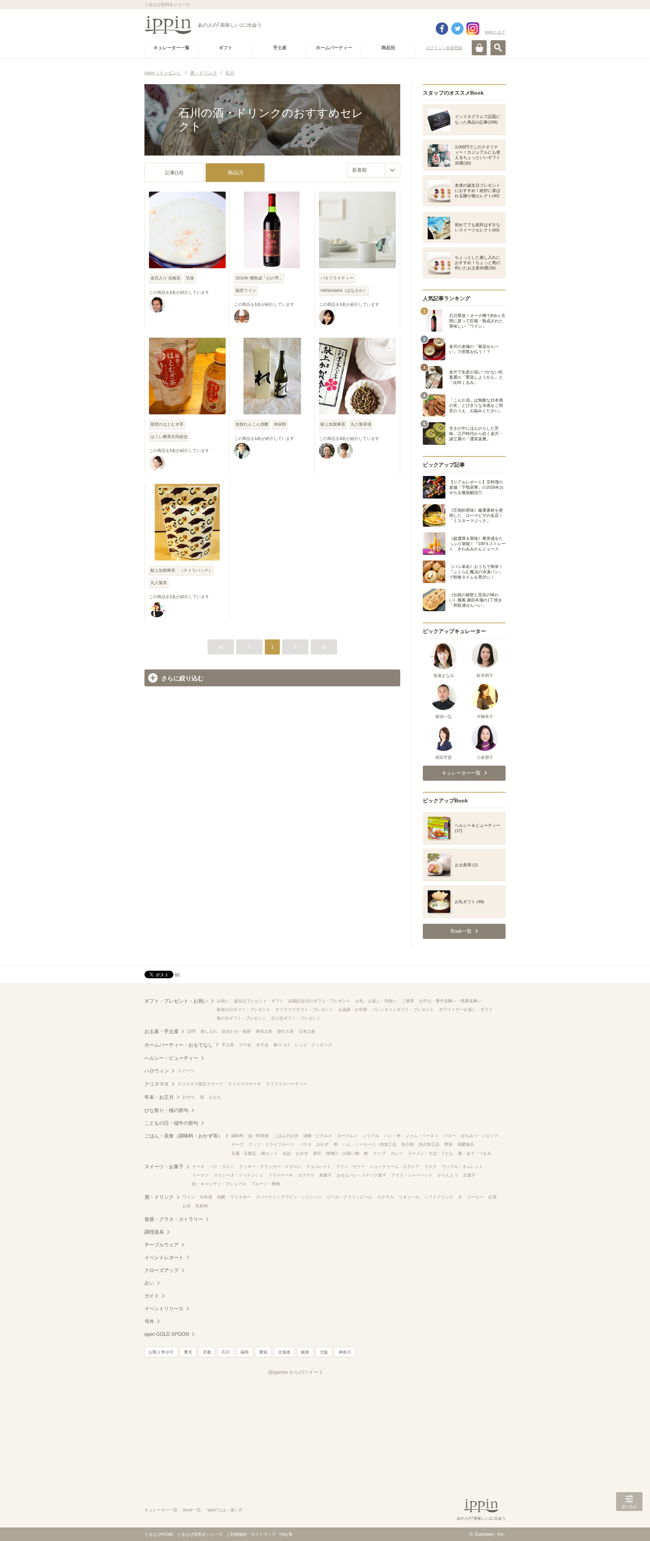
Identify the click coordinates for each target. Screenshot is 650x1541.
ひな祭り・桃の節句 (166, 1110)
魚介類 (407, 1144)
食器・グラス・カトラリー (173, 1219)
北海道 (284, 1352)
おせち (188, 1097)
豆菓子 (469, 1175)
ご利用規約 (236, 1534)
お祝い (223, 1001)
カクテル (385, 1197)
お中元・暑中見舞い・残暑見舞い (450, 1001)
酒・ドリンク (159, 1197)
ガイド (151, 1296)
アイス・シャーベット (412, 1175)
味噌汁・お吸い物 (342, 1153)
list (177, 974)
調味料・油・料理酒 (250, 1135)
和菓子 (325, 1175)
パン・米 (392, 1135)
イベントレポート (164, 1257)
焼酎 (221, 1197)
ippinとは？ (495, 32)
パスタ (305, 1144)
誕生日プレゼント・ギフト (259, 1001)
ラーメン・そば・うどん (430, 1153)
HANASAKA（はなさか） (343, 290)
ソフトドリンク (438, 1197)
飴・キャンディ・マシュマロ (219, 1183)
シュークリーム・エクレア (394, 1166)
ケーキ (198, 1166)
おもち (215, 1097)
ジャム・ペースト (422, 1135)
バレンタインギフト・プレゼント (403, 1009)
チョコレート (318, 1166)
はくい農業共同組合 (169, 436)
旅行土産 (285, 1031)
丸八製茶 (158, 582)
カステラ (306, 1175)
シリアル (371, 1135)
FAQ (283, 1534)
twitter (457, 28)
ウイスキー (240, 1197)
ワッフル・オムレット (462, 1166)
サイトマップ (263, 1534)
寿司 (317, 1153)
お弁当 (302, 1153)
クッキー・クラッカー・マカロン (270, 1166)
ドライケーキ (280, 1175)
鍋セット (269, 1153)
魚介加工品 (429, 1144)
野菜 (448, 1144)
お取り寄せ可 (161, 1352)
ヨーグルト (347, 1135)
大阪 (324, 1352)
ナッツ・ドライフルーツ (271, 1144)
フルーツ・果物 (265, 1183)
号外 (149, 1321)
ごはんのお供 (285, 1135)
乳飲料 (202, 1206)
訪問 (191, 1031)
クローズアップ (161, 1270)
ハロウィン (156, 1071)
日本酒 (206, 1197)
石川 (226, 1352)
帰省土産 (264, 1031)
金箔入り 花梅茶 (165, 278)
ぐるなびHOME (158, 1534)
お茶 (186, 1206)
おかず (322, 1144)
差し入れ (208, 1031)
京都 (207, 1352)
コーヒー (475, 1197)
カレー (396, 1153)
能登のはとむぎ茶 (167, 424)
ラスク (430, 1166)
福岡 (244, 1352)
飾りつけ (281, 1044)
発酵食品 (465, 1144)
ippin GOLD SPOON (166, 1334)
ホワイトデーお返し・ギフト (466, 1009)
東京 (188, 1352)
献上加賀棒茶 (332, 424)
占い (149, 1283)
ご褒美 (408, 1001)
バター (449, 1135)
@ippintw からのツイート (295, 1372)
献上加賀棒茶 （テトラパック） (181, 570)
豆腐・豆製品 (243, 1153)
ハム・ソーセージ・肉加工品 (369, 1144)
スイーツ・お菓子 (164, 1166)
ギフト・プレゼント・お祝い (176, 1001)
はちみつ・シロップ (479, 1135)
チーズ (237, 1144)
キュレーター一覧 (161, 1510)
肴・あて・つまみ (474, 1153)
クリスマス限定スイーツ (200, 1084)
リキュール (409, 1197)
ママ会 (245, 1044)
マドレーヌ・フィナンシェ (238, 1175)
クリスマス (156, 1084)
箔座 (190, 278)
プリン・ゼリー (350, 1166)
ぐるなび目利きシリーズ (200, 1534)
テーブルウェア (161, 1245)
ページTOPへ (629, 1524)
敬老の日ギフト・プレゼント (243, 1009)
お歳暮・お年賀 (352, 1009)
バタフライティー (337, 278)
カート (479, 47)
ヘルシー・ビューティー (171, 1058)
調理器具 (154, 1232)
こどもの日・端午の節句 (171, 1123)
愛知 (263, 1352)
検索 (498, 47)
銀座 (305, 1352)
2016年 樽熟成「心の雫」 (259, 278)
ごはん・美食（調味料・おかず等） (183, 1136)
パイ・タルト (222, 1166)
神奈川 (345, 1352)
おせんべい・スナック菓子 (361, 1175)
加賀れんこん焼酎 (252, 424)
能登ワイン (245, 290)
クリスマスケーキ (244, 1084)
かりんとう (447, 1175)
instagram (472, 28)
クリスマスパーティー (286, 1084)
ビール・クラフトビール (349, 1197)
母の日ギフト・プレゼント (241, 1018)
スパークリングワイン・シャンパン (289, 1197)
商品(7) (235, 172)
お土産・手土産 (161, 1031)
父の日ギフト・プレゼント (296, 1018)
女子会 (262, 1044)
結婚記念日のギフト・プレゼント (320, 1001)
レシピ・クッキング (313, 1044)
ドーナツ (200, 1175)
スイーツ (186, 1070)
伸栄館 (280, 424)
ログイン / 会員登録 (444, 47)
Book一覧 (192, 1510)
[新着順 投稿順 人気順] (373, 170)
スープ (379, 1153)
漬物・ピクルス (317, 1135)
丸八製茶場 (361, 424)
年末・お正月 (159, 1097)
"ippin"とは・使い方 (225, 1510)
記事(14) (174, 172)
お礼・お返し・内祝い (376, 1001)
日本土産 (307, 1031)
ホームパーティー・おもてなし (178, 1045)
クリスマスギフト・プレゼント (304, 1009)
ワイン (188, 1197)
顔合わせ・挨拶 (236, 1031)
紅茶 (493, 1197)
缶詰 (286, 1153)
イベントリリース (164, 1308)
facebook (442, 28)
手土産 (228, 1044)
